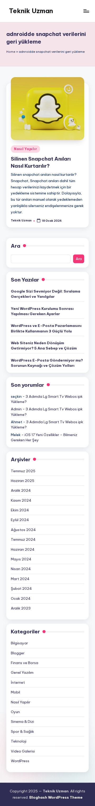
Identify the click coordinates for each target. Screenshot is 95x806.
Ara (15, 246)
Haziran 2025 (22, 480)
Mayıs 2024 (21, 559)
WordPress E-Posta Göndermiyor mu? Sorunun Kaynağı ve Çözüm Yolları (47, 363)
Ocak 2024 (21, 598)
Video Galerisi (23, 751)
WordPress (20, 761)
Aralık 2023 (21, 608)
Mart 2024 (20, 578)
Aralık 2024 (21, 490)
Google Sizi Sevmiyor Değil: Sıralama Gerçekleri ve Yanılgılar (45, 294)
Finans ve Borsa (24, 662)
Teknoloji (18, 741)
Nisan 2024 (21, 568)
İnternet (18, 682)
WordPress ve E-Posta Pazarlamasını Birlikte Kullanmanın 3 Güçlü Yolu (46, 328)
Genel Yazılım (22, 672)
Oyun (15, 711)
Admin (16, 409)
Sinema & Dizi (22, 721)
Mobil (15, 692)
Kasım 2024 (21, 500)
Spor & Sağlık (22, 731)
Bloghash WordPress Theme (56, 797)
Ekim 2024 (20, 510)
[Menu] (86, 10)
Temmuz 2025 (23, 471)
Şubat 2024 (21, 588)
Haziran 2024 (23, 549)
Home (10, 52)
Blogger (18, 653)
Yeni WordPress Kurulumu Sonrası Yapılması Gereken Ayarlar (42, 311)
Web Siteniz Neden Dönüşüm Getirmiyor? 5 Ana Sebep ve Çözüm (44, 346)
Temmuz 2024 (23, 539)
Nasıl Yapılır (25, 149)
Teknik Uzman (31, 11)
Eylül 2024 (20, 519)
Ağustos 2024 (23, 529)
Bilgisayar (19, 643)
